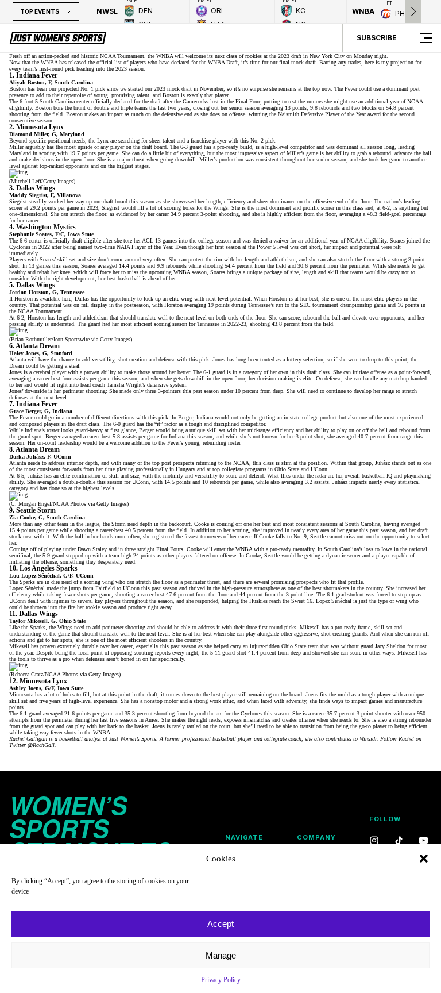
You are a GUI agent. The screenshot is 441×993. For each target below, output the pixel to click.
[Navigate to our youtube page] (423, 841)
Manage (221, 955)
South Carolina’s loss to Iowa (358, 549)
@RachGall (41, 745)
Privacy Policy (221, 980)
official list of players (121, 62)
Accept (220, 924)
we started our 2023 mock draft (156, 89)
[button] (424, 858)
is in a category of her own (257, 372)
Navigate (244, 837)
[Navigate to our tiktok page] (399, 841)
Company (316, 837)
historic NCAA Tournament (112, 56)
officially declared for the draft (126, 101)
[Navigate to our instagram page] (374, 841)
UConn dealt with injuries (39, 601)
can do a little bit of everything (168, 153)
